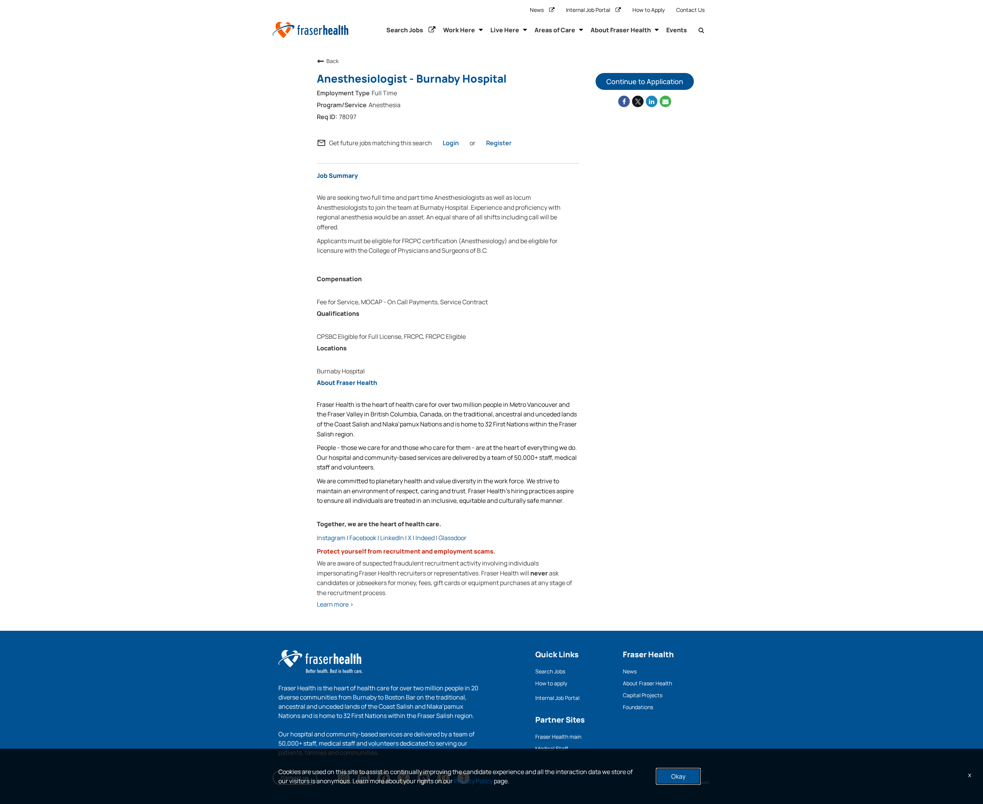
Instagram (331, 538)
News (537, 9)
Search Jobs (404, 30)
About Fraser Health (621, 30)
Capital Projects (642, 695)
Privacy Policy (473, 781)
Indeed (425, 538)
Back (332, 61)
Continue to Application (644, 81)
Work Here (459, 30)
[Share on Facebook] (624, 101)
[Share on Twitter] (638, 101)
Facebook (362, 538)
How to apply (551, 683)
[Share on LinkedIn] (652, 101)
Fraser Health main (558, 736)
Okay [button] (678, 776)
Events (676, 30)
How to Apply (648, 9)
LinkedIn (392, 538)
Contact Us (690, 9)
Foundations (638, 707)
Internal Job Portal (588, 9)
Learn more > (335, 604)
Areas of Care (555, 30)
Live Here (504, 30)
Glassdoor (453, 538)
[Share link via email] (665, 101)
